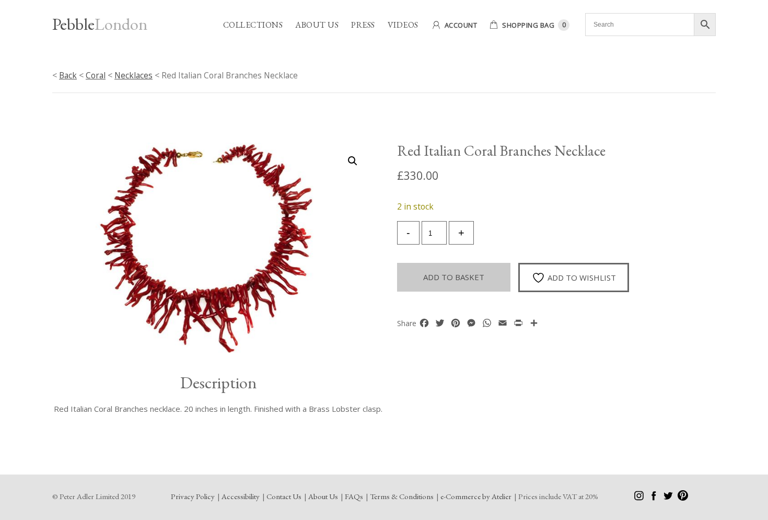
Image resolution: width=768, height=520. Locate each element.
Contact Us (283, 496)
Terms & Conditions (402, 496)
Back (68, 75)
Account (461, 25)
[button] (352, 161)
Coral (96, 75)
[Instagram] (640, 498)
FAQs (354, 496)
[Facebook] (654, 498)
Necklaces (133, 75)
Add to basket (453, 277)
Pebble (99, 24)
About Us (317, 24)
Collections (253, 24)
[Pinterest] (683, 498)
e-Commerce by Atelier (475, 496)
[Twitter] (669, 498)
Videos (403, 24)
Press (363, 24)
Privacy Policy (193, 496)
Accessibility (241, 496)
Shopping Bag (528, 25)
